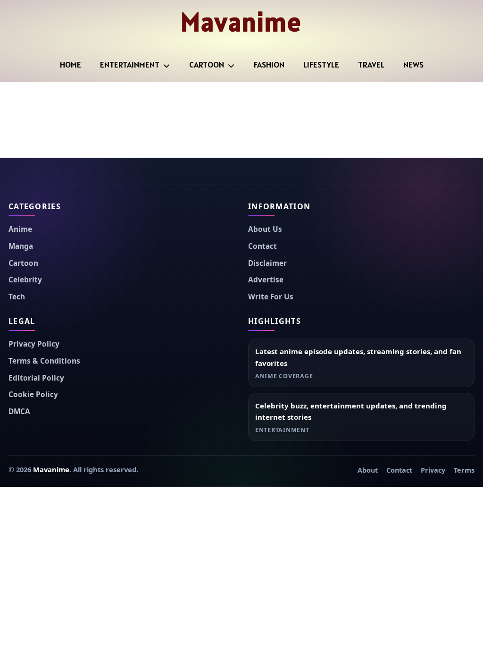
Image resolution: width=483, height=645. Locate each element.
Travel (371, 64)
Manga (20, 246)
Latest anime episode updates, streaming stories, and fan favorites (358, 357)
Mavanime (241, 22)
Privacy (433, 470)
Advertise (265, 280)
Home (70, 64)
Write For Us (270, 297)
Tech (16, 297)
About (368, 470)
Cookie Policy (33, 394)
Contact (262, 246)
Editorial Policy (36, 378)
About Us (265, 229)
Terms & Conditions (44, 361)
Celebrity (25, 280)
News (413, 64)
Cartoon (206, 64)
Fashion (269, 64)
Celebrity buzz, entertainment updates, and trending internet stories (351, 411)
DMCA (19, 411)
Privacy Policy (33, 344)
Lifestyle (321, 64)
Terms (464, 470)
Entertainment (129, 64)
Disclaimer (267, 263)
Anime (20, 229)
